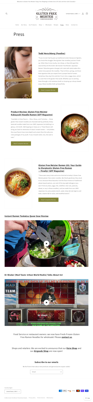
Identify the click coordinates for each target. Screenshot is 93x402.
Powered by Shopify (22, 397)
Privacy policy (32, 397)
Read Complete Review (21, 143)
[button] (7, 14)
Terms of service (41, 397)
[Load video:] (46, 243)
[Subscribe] (61, 372)
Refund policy (50, 397)
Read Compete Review (48, 90)
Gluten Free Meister (12, 397)
